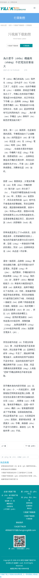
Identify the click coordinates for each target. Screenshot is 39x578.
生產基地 (10, 506)
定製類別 (29, 506)
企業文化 (10, 498)
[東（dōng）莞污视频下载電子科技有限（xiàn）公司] (5, 8)
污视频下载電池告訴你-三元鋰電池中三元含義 (16, 473)
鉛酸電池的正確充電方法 (9, 479)
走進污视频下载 (10, 492)
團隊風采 (10, 504)
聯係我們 (19, 522)
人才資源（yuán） (9, 509)
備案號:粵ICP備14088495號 (19, 568)
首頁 (10, 25)
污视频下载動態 (18, 25)
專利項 (29, 508)
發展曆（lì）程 (10, 501)
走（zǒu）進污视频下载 (10, 495)
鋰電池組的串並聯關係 (8, 469)
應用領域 (29, 503)
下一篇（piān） (30, 446)
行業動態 (26, 46)
